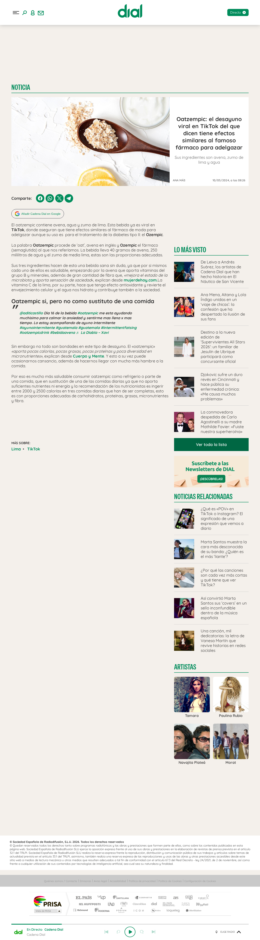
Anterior (106, 931)
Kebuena (198, 904)
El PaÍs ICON (138, 910)
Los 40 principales (103, 897)
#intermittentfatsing (118, 327)
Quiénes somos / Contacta (60, 881)
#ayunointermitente (37, 327)
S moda (155, 910)
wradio (123, 904)
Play (130, 931)
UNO (111, 904)
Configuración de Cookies (200, 881)
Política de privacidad (142, 881)
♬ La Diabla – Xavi (92, 332)
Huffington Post (89, 904)
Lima (16, 448)
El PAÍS (83, 897)
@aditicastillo (31, 313)
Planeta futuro (184, 904)
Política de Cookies (170, 881)
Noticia (20, 87)
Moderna (101, 910)
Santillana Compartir (143, 897)
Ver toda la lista (211, 444)
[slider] (130, 924)
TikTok (33, 448)
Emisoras (85, 881)
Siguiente (153, 931)
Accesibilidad (118, 881)
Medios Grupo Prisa (47, 911)
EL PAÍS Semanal (169, 904)
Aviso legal (100, 881)
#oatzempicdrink (34, 332)
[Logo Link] (130, 11)
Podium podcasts (121, 910)
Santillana (122, 897)
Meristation (193, 910)
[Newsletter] (41, 12)
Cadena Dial (154, 904)
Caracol (202, 897)
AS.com (174, 897)
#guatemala (66, 327)
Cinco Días (139, 904)
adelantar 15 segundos (141, 931)
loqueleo (173, 910)
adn (187, 897)
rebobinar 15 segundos (118, 931)
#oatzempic (87, 313)
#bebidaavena (62, 332)
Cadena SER (161, 897)
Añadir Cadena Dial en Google (41, 213)
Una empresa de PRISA (47, 901)
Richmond (81, 910)
